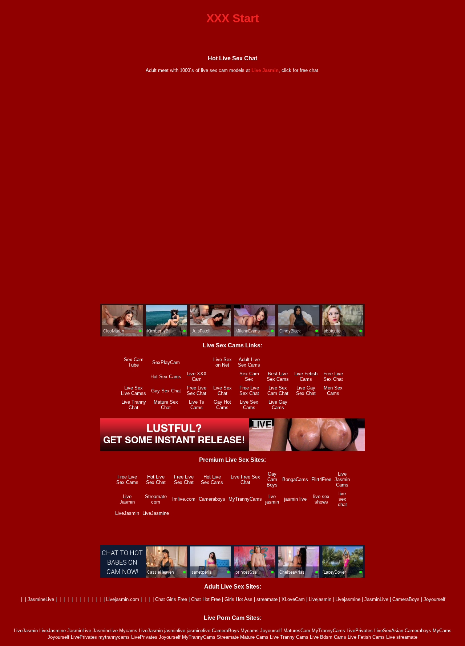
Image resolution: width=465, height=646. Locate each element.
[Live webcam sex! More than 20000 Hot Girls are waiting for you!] (232, 449)
